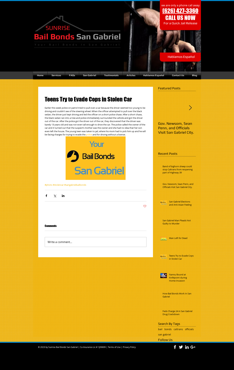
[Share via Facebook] (46, 195)
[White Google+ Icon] (192, 347)
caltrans (178, 329)
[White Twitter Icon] (180, 347)
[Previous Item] (163, 108)
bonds (168, 329)
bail (160, 329)
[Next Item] (190, 108)
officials (189, 329)
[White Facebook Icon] (174, 347)
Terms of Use (114, 347)
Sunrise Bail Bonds (57, 347)
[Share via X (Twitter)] (54, 195)
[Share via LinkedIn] (63, 195)
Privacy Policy (129, 347)
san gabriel (164, 334)
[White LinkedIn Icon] (186, 347)
